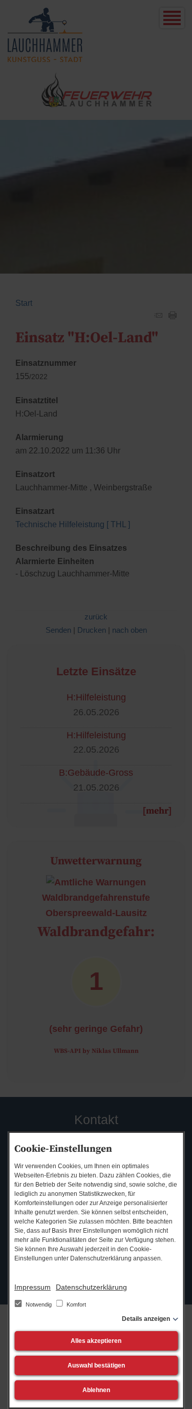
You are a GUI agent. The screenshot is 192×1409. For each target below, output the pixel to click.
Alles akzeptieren (96, 1340)
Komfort (75, 1304)
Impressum (32, 1287)
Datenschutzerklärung (91, 1287)
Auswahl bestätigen (96, 1365)
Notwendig (38, 1304)
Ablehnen (96, 1390)
